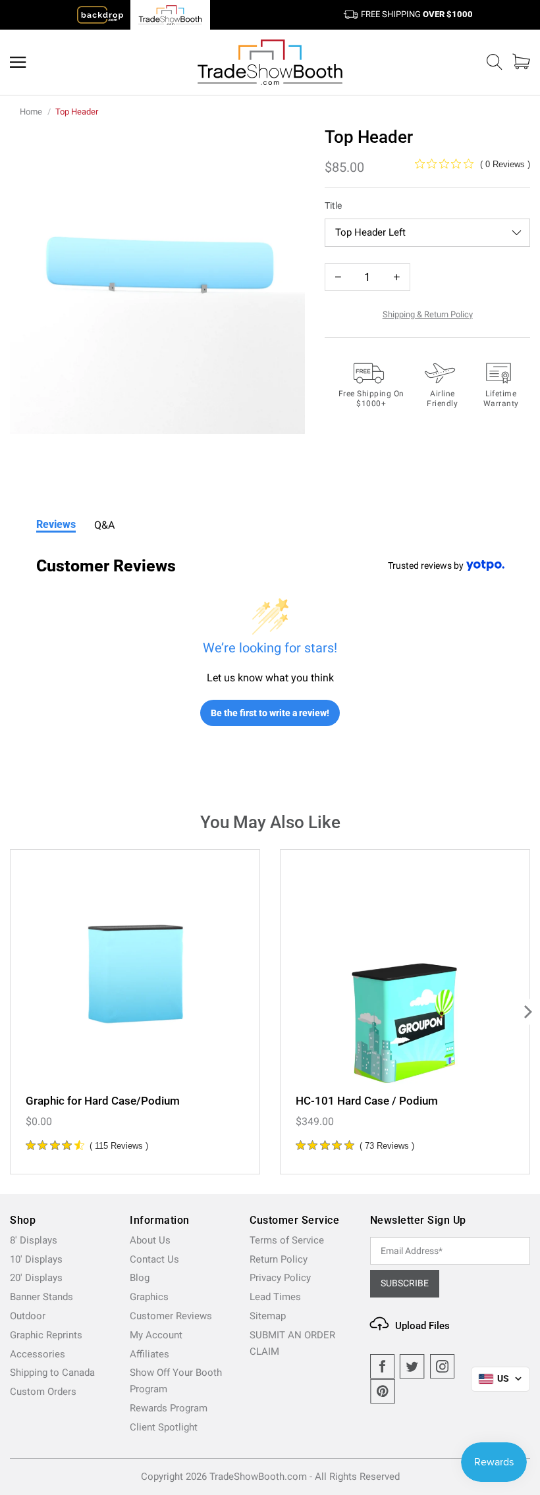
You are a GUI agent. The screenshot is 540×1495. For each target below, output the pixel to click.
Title (333, 205)
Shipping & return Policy (428, 314)
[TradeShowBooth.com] (270, 62)
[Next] (527, 1012)
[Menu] (18, 62)
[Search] (494, 62)
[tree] (270, 1011)
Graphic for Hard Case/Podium (103, 1100)
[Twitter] (412, 1366)
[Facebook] (382, 1366)
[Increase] (397, 277)
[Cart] (521, 62)
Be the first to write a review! (270, 713)
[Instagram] (442, 1366)
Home (31, 112)
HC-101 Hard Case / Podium (367, 1100)
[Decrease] (338, 277)
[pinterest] (382, 1391)
